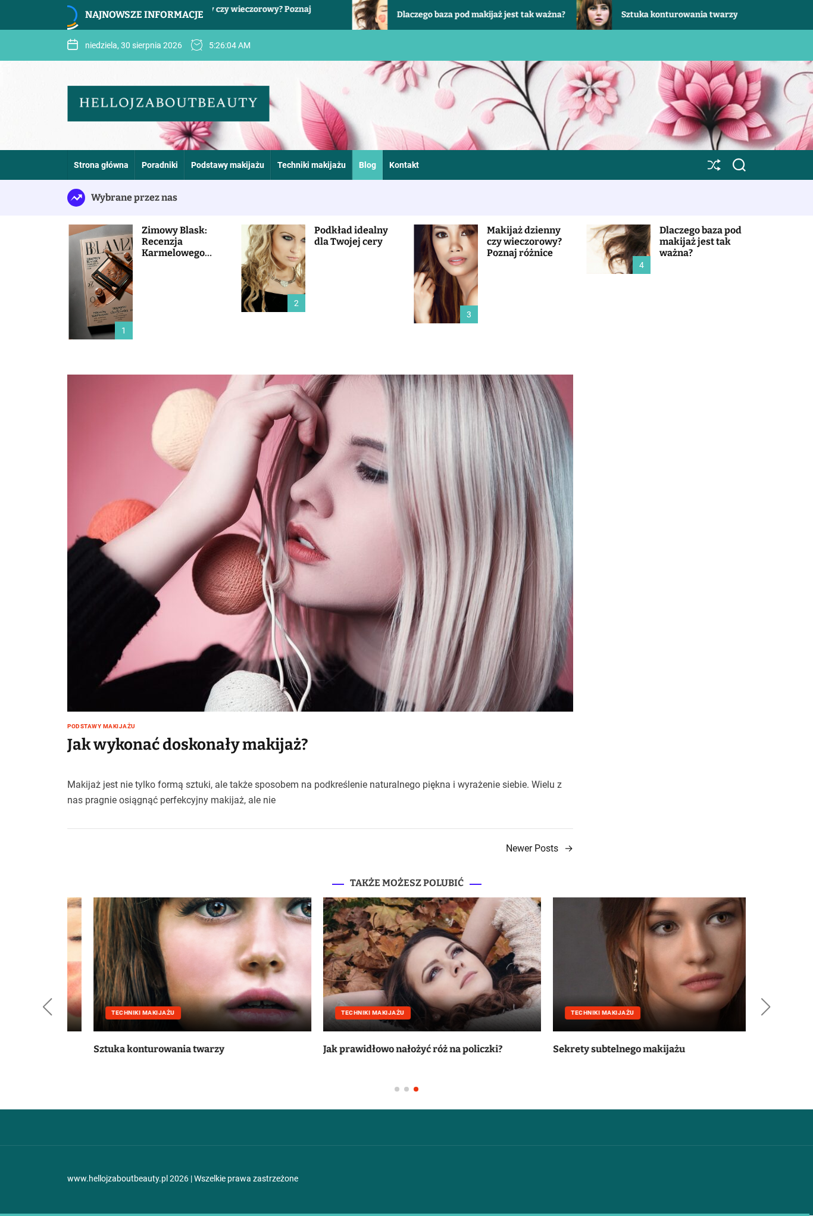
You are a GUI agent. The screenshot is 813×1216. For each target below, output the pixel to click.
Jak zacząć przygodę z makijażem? (374, 1049)
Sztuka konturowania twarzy (588, 15)
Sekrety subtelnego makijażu (133, 1049)
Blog (367, 165)
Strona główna (101, 165)
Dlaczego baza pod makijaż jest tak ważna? (390, 15)
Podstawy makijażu (227, 165)
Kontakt (404, 165)
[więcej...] (299, 800)
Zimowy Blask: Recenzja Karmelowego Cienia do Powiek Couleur (180, 253)
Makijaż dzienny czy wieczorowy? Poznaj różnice (524, 241)
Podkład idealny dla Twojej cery (351, 236)
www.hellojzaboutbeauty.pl (117, 1178)
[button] (47, 1007)
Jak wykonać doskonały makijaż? (187, 744)
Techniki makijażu (311, 165)
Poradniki (160, 165)
